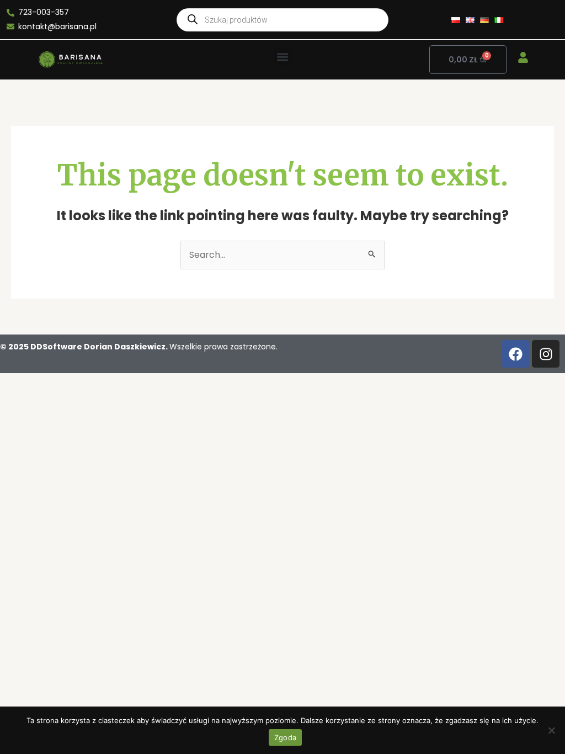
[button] (283, 57)
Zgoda (285, 737)
